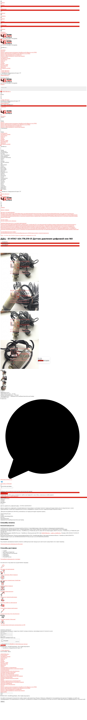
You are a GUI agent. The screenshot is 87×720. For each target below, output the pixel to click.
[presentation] (1, 369)
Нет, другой (46, 360)
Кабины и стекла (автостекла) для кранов (12, 676)
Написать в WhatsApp (6, 479)
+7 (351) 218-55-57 (5, 99)
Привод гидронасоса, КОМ (64, 227)
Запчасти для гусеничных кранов (10, 213)
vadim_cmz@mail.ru (56, 533)
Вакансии (3, 67)
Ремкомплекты (30, 225)
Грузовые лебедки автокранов (48, 227)
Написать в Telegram (6, 483)
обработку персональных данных (19, 644)
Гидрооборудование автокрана (54, 224)
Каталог (3, 84)
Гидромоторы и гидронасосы (33, 214)
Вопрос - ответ (4, 64)
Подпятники (37, 225)
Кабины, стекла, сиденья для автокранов (53, 228)
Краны (53, 213)
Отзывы (3, 63)
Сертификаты (4, 65)
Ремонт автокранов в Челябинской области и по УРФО (15, 53)
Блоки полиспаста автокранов (9, 224)
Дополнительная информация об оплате (12, 544)
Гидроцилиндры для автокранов (43, 229)
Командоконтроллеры (47, 214)
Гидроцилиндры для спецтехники (41, 213)
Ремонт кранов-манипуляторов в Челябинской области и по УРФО (19, 52)
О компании (4, 33)
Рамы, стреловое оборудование (49, 225)
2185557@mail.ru (6, 39)
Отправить (3, 645)
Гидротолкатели (57, 214)
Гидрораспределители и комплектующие (18, 216)
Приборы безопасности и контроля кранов (61, 216)
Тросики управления (58, 229)
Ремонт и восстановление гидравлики (11, 54)
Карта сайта (4, 691)
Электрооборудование (34, 227)
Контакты (3, 50)
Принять (2, 701)
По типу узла (4, 220)
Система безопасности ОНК (22, 233)
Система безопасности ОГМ (8, 233)
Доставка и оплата (5, 58)
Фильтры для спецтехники (62, 213)
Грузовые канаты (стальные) (71, 229)
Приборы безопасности (7, 591)
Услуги (2, 51)
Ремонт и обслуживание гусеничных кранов (13, 56)
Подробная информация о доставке (10, 559)
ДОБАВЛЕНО (4, 493)
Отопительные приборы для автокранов (17, 227)
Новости (3, 61)
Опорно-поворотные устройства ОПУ (39, 216)
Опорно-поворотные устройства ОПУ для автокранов (31, 224)
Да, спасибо (40, 360)
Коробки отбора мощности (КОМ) (16, 214)
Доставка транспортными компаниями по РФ (13, 625)
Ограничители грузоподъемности (39, 233)
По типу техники (11, 220)
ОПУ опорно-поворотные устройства (10, 580)
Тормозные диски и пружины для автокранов (21, 229)
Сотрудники (4, 59)
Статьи (2, 62)
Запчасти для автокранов (25, 213)
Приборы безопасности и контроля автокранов (29, 228)
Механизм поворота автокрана (17, 225)
